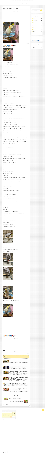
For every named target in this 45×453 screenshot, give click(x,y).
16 (14, 414)
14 (10, 414)
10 (3, 414)
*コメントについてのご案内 (35, 40)
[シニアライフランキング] (14, 45)
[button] (41, 10)
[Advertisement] (16, 16)
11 (5, 414)
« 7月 (3, 419)
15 (12, 414)
